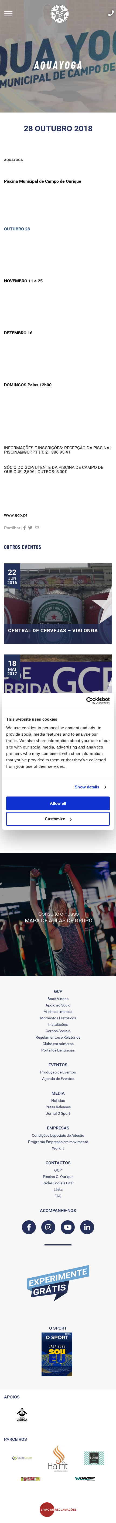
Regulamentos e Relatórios (58, 1037)
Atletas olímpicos (58, 1011)
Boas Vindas (58, 999)
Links (58, 1189)
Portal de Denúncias (58, 1050)
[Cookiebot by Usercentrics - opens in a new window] (86, 700)
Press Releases (58, 1107)
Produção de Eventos (58, 1072)
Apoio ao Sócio (58, 1005)
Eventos (58, 1065)
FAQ (58, 1196)
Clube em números (58, 1044)
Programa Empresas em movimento (58, 1142)
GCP (58, 1170)
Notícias (58, 1100)
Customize (55, 819)
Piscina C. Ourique (58, 1176)
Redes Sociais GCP (58, 1183)
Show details (87, 787)
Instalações (58, 1024)
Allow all (58, 803)
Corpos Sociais (58, 1031)
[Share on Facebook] (24, 527)
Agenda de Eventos (58, 1078)
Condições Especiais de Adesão (58, 1135)
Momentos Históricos (58, 1018)
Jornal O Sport (58, 1113)
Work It (58, 1148)
